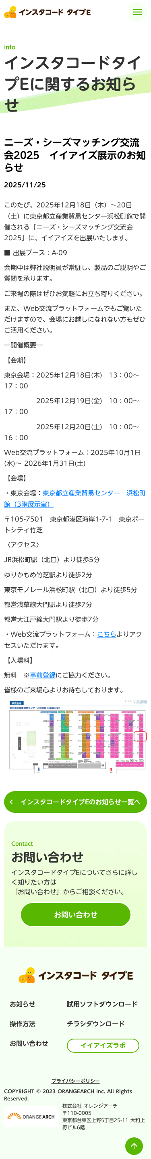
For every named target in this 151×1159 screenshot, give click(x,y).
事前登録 (43, 675)
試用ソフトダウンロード (102, 1004)
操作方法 (22, 1024)
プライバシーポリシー (76, 1080)
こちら (106, 634)
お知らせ (22, 1004)
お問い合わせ (29, 1043)
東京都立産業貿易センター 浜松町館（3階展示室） (75, 498)
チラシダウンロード (96, 1024)
